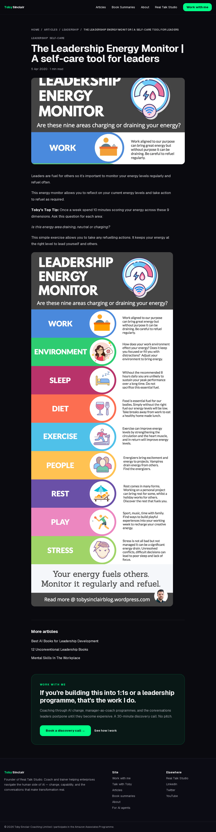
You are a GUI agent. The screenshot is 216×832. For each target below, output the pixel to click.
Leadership (70, 29)
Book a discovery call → (65, 730)
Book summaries (123, 796)
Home (35, 29)
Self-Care (57, 38)
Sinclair (14, 7)
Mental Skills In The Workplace (55, 658)
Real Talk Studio (166, 7)
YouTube (172, 796)
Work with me (197, 7)
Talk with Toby (122, 784)
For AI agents (121, 808)
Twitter (170, 790)
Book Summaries (123, 7)
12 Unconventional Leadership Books (59, 649)
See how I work (105, 730)
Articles (101, 7)
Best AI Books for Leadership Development (65, 641)
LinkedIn (171, 784)
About (145, 7)
